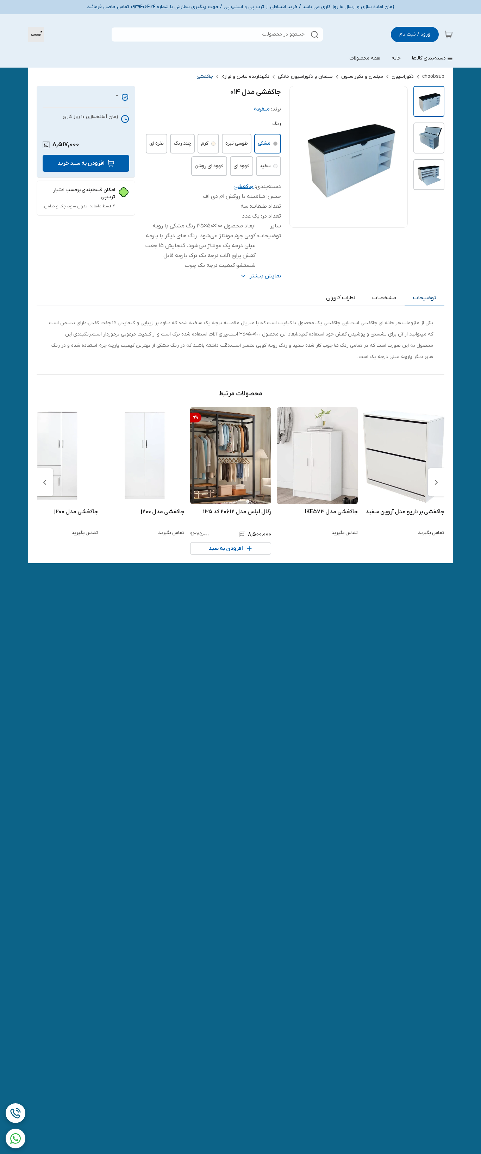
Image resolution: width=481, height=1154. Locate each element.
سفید (265, 166)
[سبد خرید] (448, 34)
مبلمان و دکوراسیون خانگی (305, 76)
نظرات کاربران (340, 297)
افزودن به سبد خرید (81, 163)
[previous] (436, 482)
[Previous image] (299, 156)
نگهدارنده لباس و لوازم (245, 76)
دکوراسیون (403, 76)
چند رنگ (182, 143)
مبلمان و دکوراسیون (362, 76)
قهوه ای (241, 166)
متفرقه (262, 109)
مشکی (264, 143)
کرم (204, 143)
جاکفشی (204, 76)
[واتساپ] (15, 1138)
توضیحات (424, 297)
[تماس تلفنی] (15, 1113)
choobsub (433, 76)
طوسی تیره (236, 143)
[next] (44, 482)
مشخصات (384, 297)
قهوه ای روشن (209, 166)
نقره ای (156, 143)
